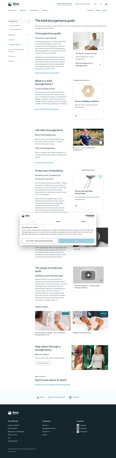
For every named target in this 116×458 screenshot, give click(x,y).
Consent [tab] (32, 221)
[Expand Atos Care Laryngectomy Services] (29, 50)
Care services (34, 10)
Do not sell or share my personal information (39, 241)
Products (22, 10)
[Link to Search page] (101, 4)
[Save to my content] (76, 116)
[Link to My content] (95, 4)
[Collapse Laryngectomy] (29, 21)
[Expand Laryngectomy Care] (29, 45)
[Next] (91, 123)
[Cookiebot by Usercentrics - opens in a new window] (86, 216)
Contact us (90, 10)
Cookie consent (12, 451)
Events (104, 10)
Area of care (11, 10)
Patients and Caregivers (64, 4)
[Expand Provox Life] (29, 56)
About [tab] (83, 221)
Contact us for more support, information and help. (52, 385)
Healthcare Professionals (83, 4)
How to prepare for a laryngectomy (47, 73)
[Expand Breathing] (29, 35)
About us (45, 10)
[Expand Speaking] (29, 40)
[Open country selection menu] (106, 4)
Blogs (98, 10)
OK (76, 241)
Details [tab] (58, 221)
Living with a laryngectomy (44, 162)
